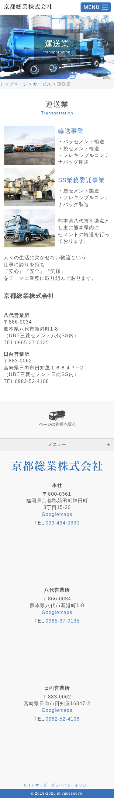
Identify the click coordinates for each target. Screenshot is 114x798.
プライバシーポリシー (71, 785)
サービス (42, 84)
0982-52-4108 (63, 719)
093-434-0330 (63, 522)
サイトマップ (35, 785)
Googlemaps (57, 514)
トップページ (13, 84)
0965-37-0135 (63, 620)
